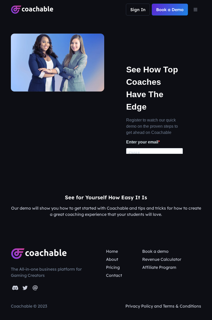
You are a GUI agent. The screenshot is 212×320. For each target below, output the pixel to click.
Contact (114, 275)
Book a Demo (170, 9)
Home (112, 251)
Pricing (113, 267)
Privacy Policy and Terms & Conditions (163, 306)
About (112, 259)
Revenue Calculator (161, 259)
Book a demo (155, 251)
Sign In (138, 9)
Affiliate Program (159, 267)
